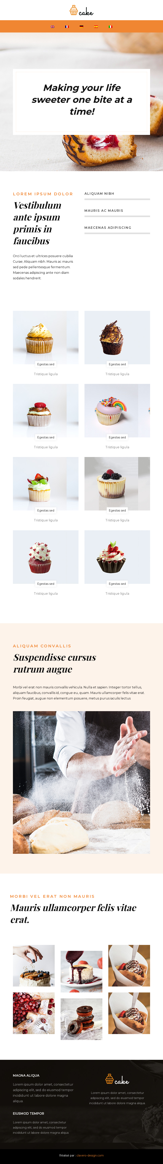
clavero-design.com (90, 1155)
